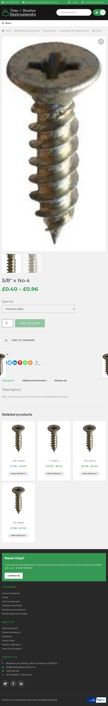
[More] (30, 360)
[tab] (8, 380)
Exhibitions (7, 636)
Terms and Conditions (12, 649)
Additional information (34, 380)
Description (8, 380)
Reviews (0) (60, 380)
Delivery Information (11, 644)
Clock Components (11, 601)
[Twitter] (9, 360)
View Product (18, 474)
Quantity (7, 301)
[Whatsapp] (25, 360)
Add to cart (30, 323)
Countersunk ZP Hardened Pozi (74, 31)
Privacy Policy (8, 640)
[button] (101, 41)
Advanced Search (10, 628)
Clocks (5, 597)
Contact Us (14, 575)
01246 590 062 (12, 671)
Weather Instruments (12, 605)
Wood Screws (49, 31)
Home (8, 31)
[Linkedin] (15, 360)
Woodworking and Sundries (27, 31)
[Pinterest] (20, 360)
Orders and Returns (11, 632)
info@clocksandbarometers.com (21, 667)
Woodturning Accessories (14, 609)
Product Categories (11, 593)
